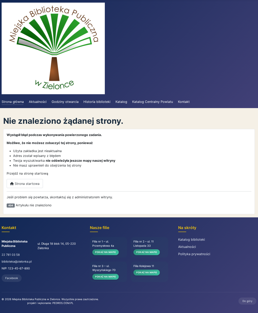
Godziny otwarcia (65, 102)
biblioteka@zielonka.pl (17, 261)
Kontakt (184, 102)
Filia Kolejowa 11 (143, 266)
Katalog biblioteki (191, 239)
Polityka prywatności (194, 254)
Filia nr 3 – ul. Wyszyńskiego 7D (104, 268)
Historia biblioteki (96, 102)
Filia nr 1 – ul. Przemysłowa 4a (103, 243)
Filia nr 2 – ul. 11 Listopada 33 (143, 243)
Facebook (11, 278)
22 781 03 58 (11, 254)
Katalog (121, 102)
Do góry (247, 301)
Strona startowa (27, 184)
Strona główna (13, 102)
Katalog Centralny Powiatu (152, 102)
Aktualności (38, 102)
